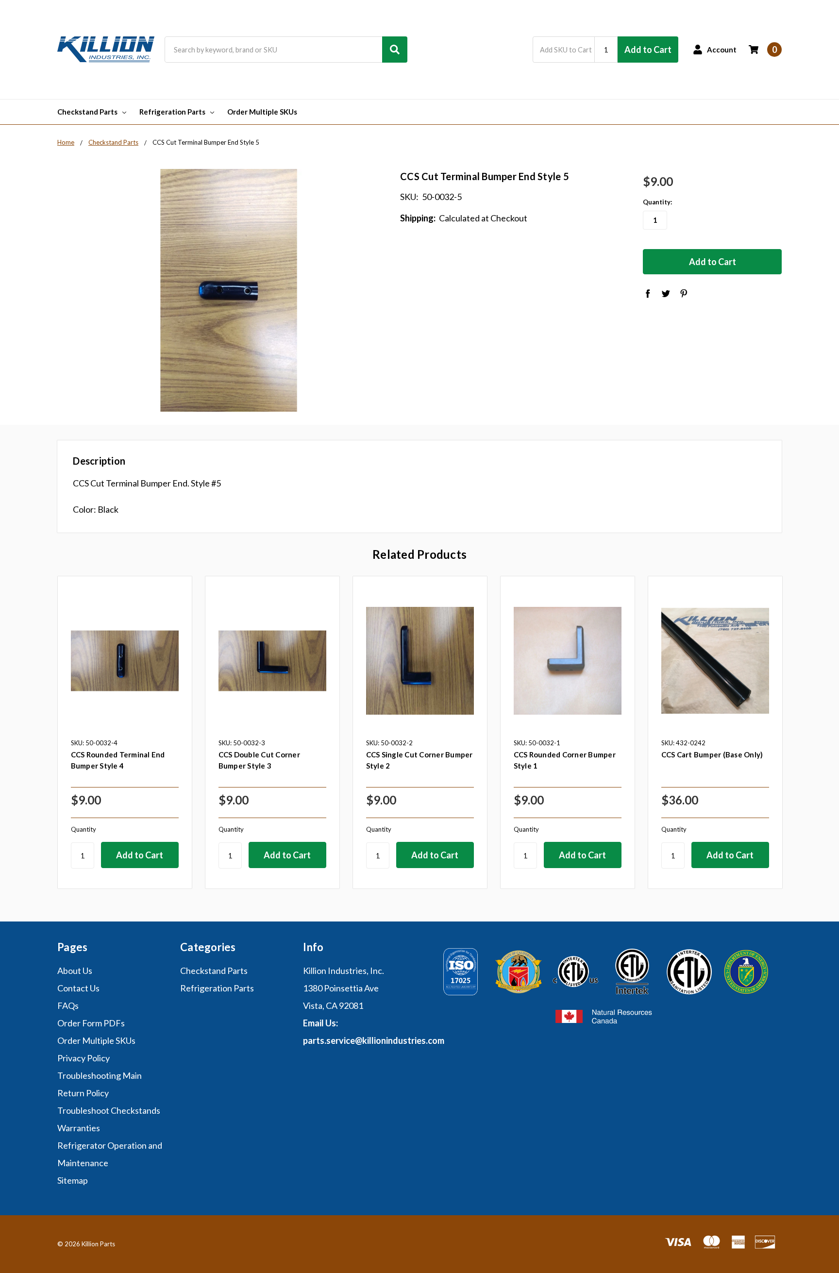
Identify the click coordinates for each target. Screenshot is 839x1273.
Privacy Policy (83, 1058)
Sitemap (72, 1180)
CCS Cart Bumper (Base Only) (712, 754)
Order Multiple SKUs (262, 111)
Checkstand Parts (87, 111)
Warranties (78, 1127)
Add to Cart (647, 49)
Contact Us (78, 988)
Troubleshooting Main (99, 1075)
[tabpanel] (125, 732)
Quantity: (657, 202)
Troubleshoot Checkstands (108, 1110)
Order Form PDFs (91, 1023)
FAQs (68, 1005)
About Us (74, 970)
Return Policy (83, 1093)
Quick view (124, 660)
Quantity (83, 829)
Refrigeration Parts (172, 111)
